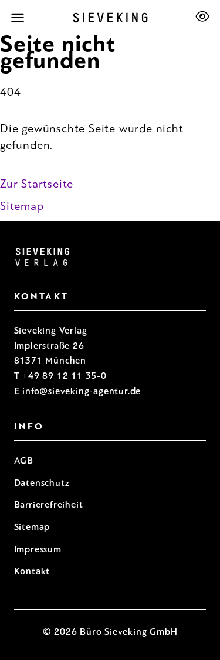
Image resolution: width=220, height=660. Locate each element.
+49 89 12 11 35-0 (64, 375)
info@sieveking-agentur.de (81, 390)
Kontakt (32, 570)
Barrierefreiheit (48, 504)
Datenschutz (42, 482)
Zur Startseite (36, 184)
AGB (23, 460)
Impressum (38, 549)
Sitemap (22, 206)
